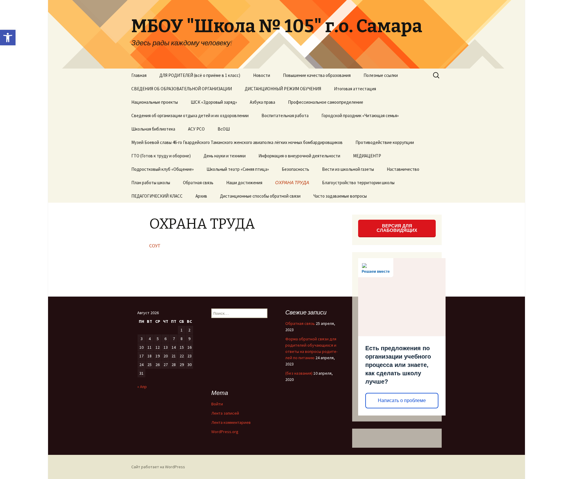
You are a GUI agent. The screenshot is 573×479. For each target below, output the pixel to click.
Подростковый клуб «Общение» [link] (162, 169)
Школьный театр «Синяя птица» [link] (238, 169)
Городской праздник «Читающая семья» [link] (360, 115)
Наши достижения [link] (244, 182)
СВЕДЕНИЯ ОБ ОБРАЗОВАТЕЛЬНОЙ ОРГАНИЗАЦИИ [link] (181, 89)
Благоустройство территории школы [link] (358, 182)
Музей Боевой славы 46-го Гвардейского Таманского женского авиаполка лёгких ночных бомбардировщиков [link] (237, 142)
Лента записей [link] (225, 413)
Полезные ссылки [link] (380, 75)
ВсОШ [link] (224, 129)
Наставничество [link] (403, 169)
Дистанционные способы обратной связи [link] (260, 196)
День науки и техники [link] (225, 156)
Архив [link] (201, 196)
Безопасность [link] (295, 169)
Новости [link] (261, 75)
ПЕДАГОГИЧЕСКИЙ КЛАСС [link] (157, 196)
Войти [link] (217, 404)
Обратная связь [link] (198, 182)
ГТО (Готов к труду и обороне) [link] (161, 156)
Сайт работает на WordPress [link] (158, 466)
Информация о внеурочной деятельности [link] (299, 156)
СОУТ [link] (155, 246)
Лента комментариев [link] (231, 422)
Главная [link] (139, 75)
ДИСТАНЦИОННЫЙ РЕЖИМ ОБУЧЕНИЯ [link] (283, 89)
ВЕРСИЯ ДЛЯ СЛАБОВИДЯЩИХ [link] (397, 228)
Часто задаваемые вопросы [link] (340, 196)
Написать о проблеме (402, 400)
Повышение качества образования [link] (317, 75)
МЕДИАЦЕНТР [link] (367, 156)
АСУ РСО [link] (196, 129)
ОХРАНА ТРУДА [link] (292, 182)
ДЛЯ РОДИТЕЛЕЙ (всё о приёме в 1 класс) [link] (199, 75)
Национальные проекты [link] (154, 102)
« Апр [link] (142, 386)
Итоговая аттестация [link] (355, 89)
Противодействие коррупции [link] (384, 142)
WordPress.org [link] (224, 431)
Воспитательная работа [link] (285, 115)
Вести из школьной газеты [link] (348, 169)
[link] (8, 37)
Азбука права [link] (262, 102)
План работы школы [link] (150, 182)
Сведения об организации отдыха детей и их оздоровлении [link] (190, 115)
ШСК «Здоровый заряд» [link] (214, 102)
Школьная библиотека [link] (153, 129)
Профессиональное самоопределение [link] (325, 102)
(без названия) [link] (298, 373)
